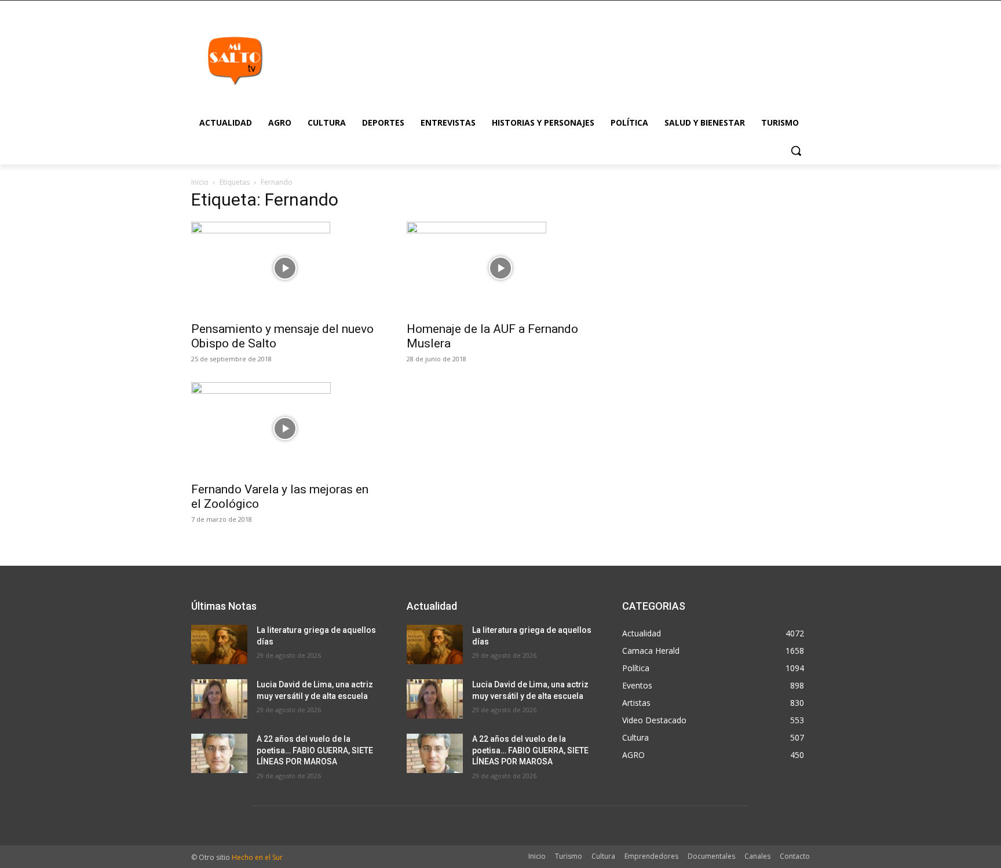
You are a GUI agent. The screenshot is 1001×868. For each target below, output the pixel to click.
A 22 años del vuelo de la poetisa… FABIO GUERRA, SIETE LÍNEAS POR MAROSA (315, 750)
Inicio (200, 182)
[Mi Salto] (234, 60)
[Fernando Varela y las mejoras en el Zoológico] (285, 428)
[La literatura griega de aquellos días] (219, 644)
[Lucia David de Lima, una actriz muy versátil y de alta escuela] (219, 699)
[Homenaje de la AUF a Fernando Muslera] (500, 268)
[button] (796, 150)
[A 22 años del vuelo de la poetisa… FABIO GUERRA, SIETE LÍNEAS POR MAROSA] (219, 753)
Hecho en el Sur (257, 857)
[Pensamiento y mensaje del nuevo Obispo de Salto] (285, 268)
